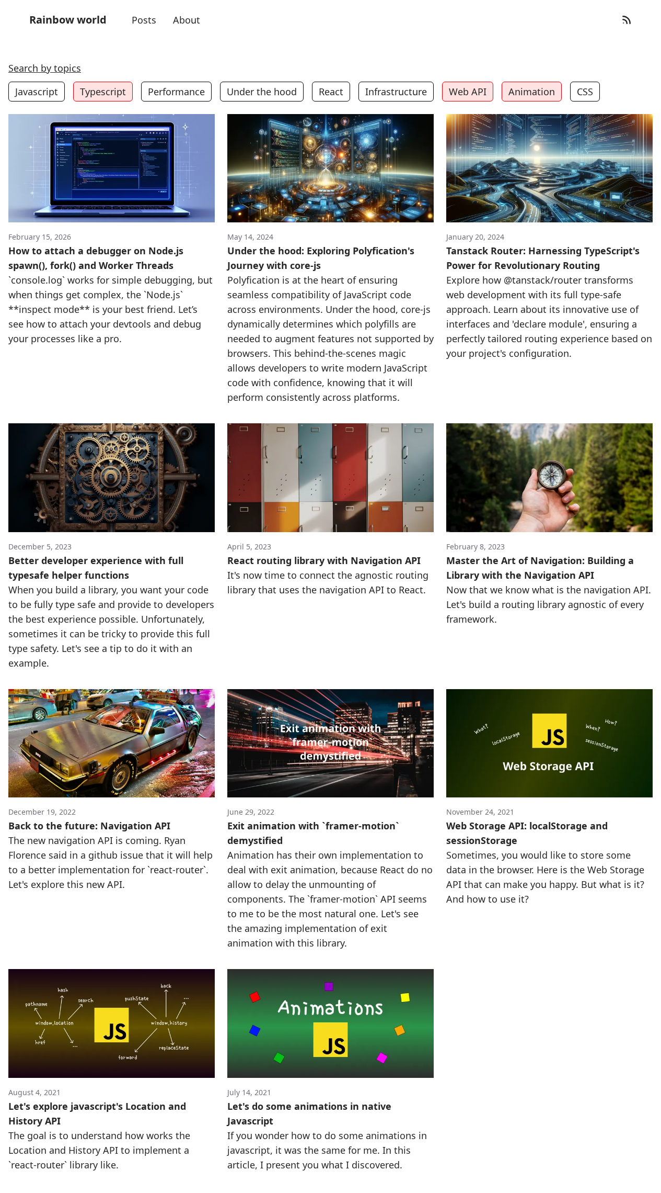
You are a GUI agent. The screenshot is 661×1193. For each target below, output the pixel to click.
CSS (585, 91)
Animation (531, 91)
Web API (467, 91)
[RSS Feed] (626, 19)
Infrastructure (396, 91)
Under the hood (262, 91)
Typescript (103, 91)
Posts (144, 20)
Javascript (36, 91)
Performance (176, 91)
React (331, 91)
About (186, 20)
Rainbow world (68, 20)
